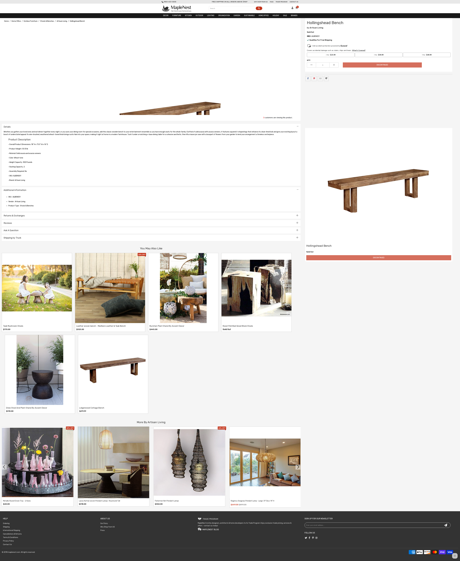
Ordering (6, 523)
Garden (237, 16)
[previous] (4, 467)
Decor (165, 16)
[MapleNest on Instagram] (316, 538)
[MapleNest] (179, 8)
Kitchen (188, 16)
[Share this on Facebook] (307, 78)
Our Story (104, 523)
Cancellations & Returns (12, 534)
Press (102, 530)
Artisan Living (316, 27)
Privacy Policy (8, 541)
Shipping (6, 527)
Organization (224, 16)
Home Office (264, 16)
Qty (308, 60)
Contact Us (294, 2)
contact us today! (211, 526)
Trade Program (281, 2)
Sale (285, 16)
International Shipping (11, 530)
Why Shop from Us (261, 2)
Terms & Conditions (10, 537)
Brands (294, 16)
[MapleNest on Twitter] (306, 538)
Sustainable (249, 16)
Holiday (276, 16)
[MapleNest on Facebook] (309, 538)
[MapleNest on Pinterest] (313, 538)
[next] (298, 467)
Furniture (176, 16)
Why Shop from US (107, 527)
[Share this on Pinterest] (314, 78)
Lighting (210, 16)
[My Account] (292, 9)
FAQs (271, 2)
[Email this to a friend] (320, 78)
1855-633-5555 (170, 2)
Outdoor (199, 16)
